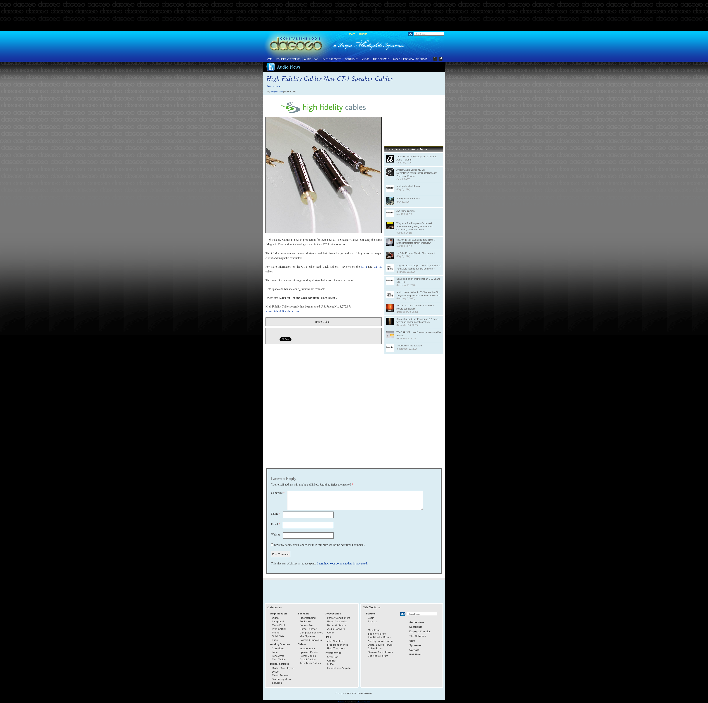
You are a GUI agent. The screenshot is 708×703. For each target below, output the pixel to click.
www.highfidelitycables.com (282, 311)
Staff (352, 34)
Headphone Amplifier (339, 667)
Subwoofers (306, 625)
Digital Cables (308, 659)
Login (371, 617)
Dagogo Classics (420, 631)
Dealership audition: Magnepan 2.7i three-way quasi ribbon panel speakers (417, 321)
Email (275, 524)
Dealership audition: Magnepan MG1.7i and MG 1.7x (418, 280)
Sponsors (415, 645)
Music (365, 59)
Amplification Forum (379, 637)
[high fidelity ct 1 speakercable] (324, 175)
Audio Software (336, 628)
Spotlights (415, 626)
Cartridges (278, 648)
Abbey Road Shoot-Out (408, 198)
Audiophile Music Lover (408, 186)
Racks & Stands (336, 625)
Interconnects (307, 648)
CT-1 (364, 266)
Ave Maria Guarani (405, 211)
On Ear (331, 660)
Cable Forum (375, 648)
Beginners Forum (378, 655)
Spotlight (351, 59)
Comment (278, 493)
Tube (275, 639)
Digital (275, 617)
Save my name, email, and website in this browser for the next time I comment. (319, 545)
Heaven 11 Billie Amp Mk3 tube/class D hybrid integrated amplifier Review (415, 241)
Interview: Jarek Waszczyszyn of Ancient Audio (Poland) (416, 158)
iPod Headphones (337, 644)
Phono (276, 632)
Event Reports (331, 59)
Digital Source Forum (380, 644)
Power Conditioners (338, 617)
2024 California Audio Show (410, 59)
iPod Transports (336, 648)
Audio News (311, 59)
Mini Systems (307, 636)
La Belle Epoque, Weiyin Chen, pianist (415, 253)
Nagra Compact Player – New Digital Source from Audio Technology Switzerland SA (418, 267)
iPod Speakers (335, 641)
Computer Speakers (311, 632)
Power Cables (308, 655)
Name (275, 513)
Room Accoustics (337, 621)
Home (269, 59)
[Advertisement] (354, 15)
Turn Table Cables (310, 663)
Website (275, 534)
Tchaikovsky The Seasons (409, 345)
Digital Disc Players (283, 667)
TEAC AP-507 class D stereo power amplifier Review (418, 334)
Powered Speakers (311, 639)
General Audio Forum (380, 652)
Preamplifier (279, 628)
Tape (275, 652)
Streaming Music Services (281, 681)
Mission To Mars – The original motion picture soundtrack (415, 307)
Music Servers (280, 675)
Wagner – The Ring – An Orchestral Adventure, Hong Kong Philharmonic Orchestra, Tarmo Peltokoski (414, 226)
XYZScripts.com (363, 701)
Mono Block (279, 625)
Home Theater (308, 628)
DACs (275, 671)
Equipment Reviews (288, 59)
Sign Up (372, 621)
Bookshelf (305, 621)
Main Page (374, 629)
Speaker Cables (309, 652)
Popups (341, 701)
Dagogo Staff (277, 91)
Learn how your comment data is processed (342, 563)
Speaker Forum (377, 633)
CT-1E (378, 266)
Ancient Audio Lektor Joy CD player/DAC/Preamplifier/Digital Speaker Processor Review (416, 173)
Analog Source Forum (380, 641)
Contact (363, 34)
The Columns (381, 59)
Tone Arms (278, 655)
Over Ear (332, 656)
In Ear (330, 664)
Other (330, 632)
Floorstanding (308, 617)
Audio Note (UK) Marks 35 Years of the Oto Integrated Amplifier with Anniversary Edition (418, 294)
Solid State (278, 636)
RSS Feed (415, 654)
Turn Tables (279, 659)
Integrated (278, 621)
